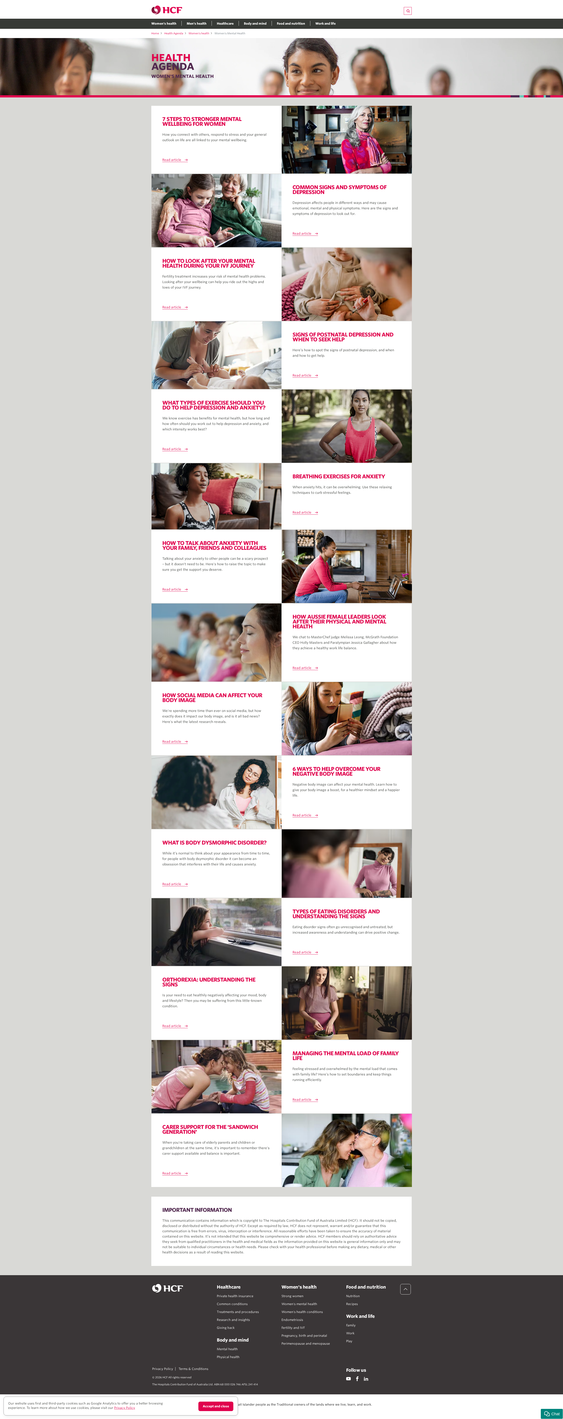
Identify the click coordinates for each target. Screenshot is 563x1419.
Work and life (325, 23)
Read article (171, 160)
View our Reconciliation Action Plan (200, 1409)
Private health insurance (235, 1296)
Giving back (226, 1327)
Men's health (197, 23)
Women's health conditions (302, 1312)
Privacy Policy (162, 1369)
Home (155, 33)
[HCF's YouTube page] (348, 1378)
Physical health (228, 1357)
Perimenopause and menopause (306, 1343)
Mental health (227, 1349)
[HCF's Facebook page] (357, 1378)
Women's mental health (299, 1304)
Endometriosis (292, 1320)
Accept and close (216, 1406)
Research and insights (233, 1320)
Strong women (292, 1296)
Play (349, 1341)
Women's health (163, 23)
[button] (552, 1414)
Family (351, 1325)
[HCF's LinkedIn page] (366, 1378)
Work (350, 1333)
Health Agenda (173, 33)
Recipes (352, 1304)
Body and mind (255, 23)
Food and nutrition (291, 23)
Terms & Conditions (193, 1369)
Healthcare (225, 23)
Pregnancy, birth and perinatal (304, 1335)
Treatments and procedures (238, 1312)
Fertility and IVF (293, 1327)
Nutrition (353, 1296)
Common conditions (232, 1304)
